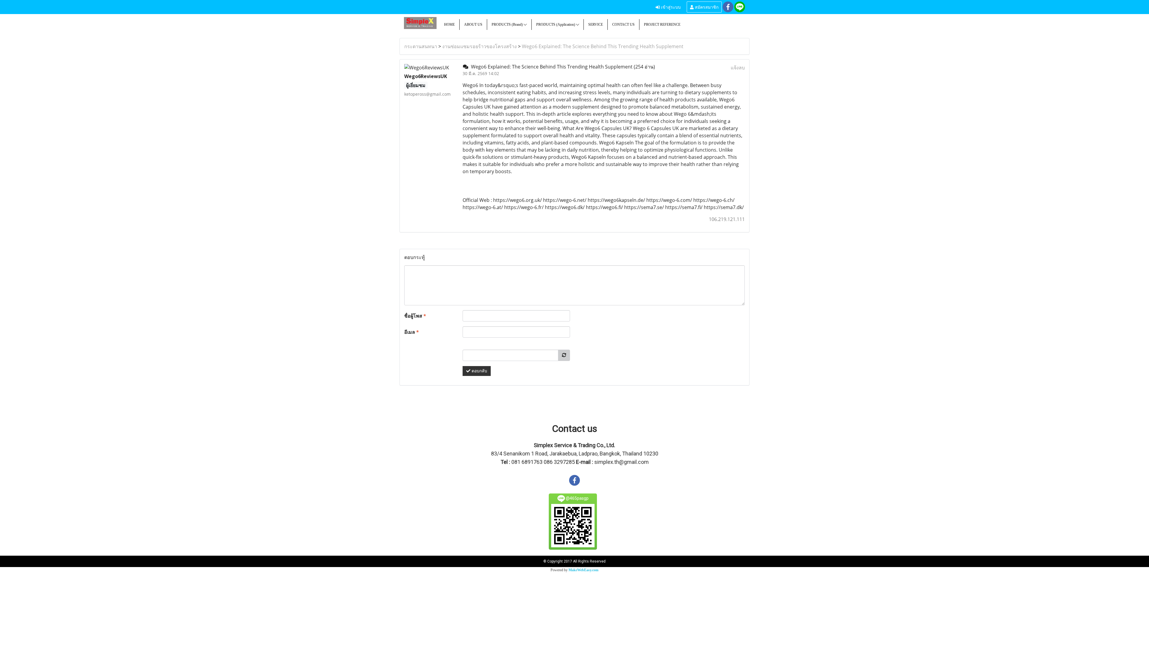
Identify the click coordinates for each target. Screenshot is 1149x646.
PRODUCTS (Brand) (508, 24)
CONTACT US (623, 24)
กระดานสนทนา (420, 46)
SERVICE (595, 24)
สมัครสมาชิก (706, 7)
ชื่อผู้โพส (415, 316)
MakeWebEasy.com (583, 570)
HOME (449, 24)
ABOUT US (473, 24)
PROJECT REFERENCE (662, 24)
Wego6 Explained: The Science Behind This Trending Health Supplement (602, 46)
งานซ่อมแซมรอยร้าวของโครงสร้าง (479, 46)
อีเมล (411, 332)
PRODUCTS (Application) (556, 24)
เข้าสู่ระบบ (670, 7)
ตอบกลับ (478, 371)
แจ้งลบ (738, 67)
